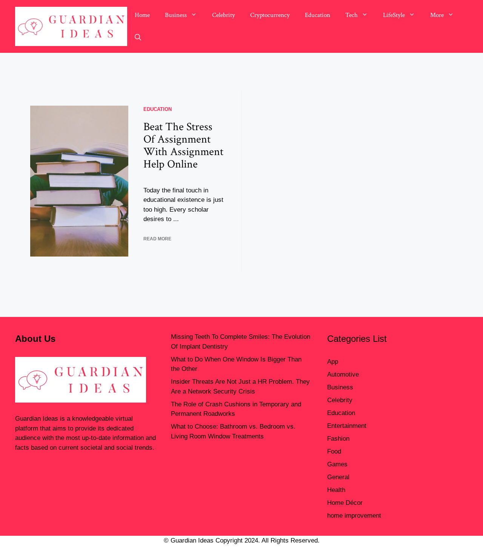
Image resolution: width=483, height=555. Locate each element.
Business (176, 15)
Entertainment (346, 425)
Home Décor (345, 502)
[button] (138, 37)
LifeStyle (394, 15)
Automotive (343, 374)
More (437, 15)
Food (334, 451)
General (338, 477)
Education (317, 15)
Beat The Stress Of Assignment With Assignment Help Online (183, 146)
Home (142, 15)
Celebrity (223, 15)
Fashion (338, 438)
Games (337, 464)
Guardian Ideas (36, 418)
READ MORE (157, 238)
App (332, 361)
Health (336, 490)
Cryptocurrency (270, 15)
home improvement (354, 515)
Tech (351, 15)
